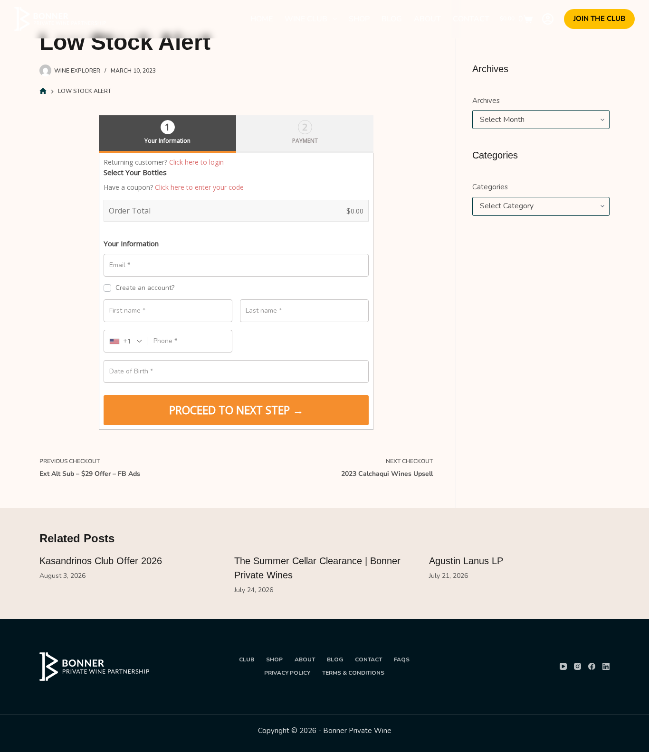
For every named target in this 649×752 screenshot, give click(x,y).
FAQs (402, 659)
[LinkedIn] (606, 666)
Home (261, 19)
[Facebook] (591, 666)
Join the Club (599, 18)
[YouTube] (563, 666)
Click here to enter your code (199, 187)
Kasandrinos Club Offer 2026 (100, 561)
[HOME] (43, 91)
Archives (486, 100)
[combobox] (125, 341)
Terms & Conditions (353, 673)
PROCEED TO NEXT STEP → (236, 410)
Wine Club (306, 19)
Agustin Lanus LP (466, 561)
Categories (490, 187)
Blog (392, 19)
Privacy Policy (287, 673)
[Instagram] (577, 666)
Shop (359, 19)
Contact (471, 19)
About (427, 19)
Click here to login (196, 162)
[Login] (548, 19)
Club (246, 659)
